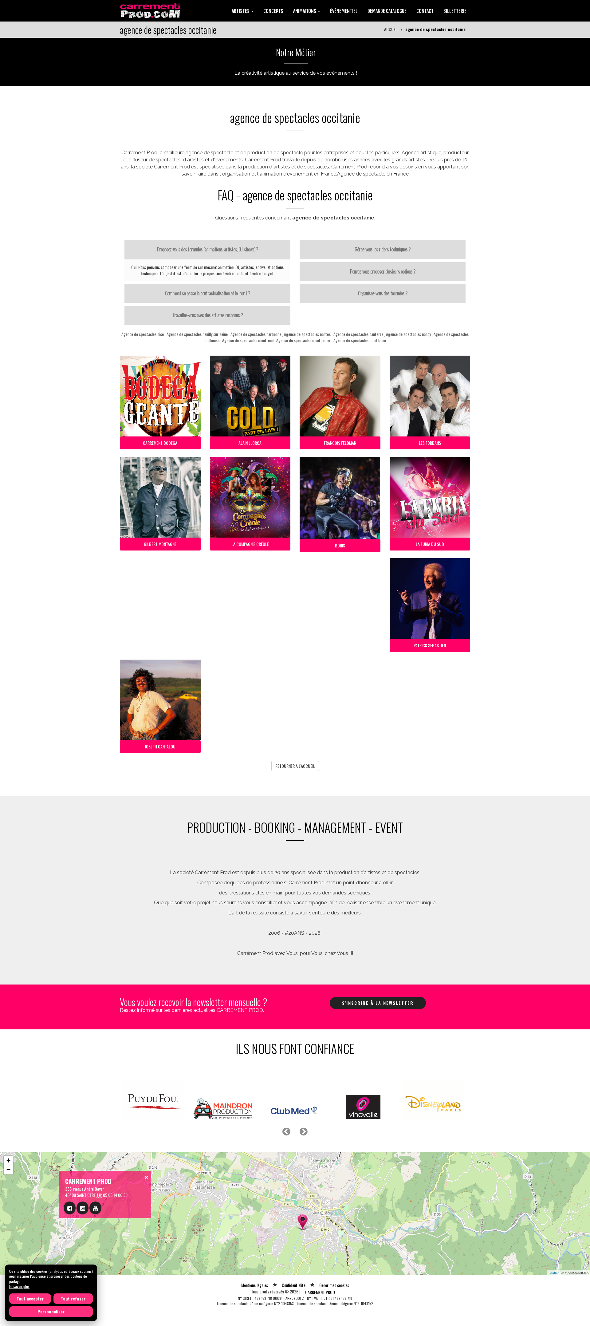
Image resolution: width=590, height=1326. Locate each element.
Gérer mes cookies (334, 1308)
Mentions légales (254, 1308)
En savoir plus (19, 1286)
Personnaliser (51, 1311)
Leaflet (554, 1295)
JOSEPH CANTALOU (160, 746)
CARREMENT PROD (320, 1315)
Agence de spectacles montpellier (303, 340)
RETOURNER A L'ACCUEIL (295, 766)
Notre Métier (296, 52)
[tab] (207, 249)
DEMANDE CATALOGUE (387, 11)
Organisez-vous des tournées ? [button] (382, 293)
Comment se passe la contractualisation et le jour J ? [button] (207, 293)
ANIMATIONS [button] (305, 11)
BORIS (340, 545)
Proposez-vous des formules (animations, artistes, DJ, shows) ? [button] (207, 249)
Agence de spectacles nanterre (358, 334)
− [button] (8, 1193)
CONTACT (425, 11)
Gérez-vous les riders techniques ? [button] (383, 249)
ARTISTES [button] (241, 11)
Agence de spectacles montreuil (247, 340)
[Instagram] (82, 1231)
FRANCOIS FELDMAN (340, 443)
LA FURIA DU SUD (430, 544)
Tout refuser (73, 1298)
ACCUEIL (391, 29)
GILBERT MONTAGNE (160, 544)
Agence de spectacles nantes (307, 334)
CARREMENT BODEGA (160, 443)
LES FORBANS (430, 443)
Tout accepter (30, 1298)
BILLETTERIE (454, 11)
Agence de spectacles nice (142, 334)
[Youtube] (95, 1231)
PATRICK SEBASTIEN (430, 645)
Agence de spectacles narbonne (255, 334)
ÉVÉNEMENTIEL (344, 11)
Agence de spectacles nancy (408, 334)
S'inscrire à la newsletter (378, 1003)
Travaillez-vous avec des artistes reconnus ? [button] (207, 315)
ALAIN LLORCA (250, 443)
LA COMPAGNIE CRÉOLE (250, 544)
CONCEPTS (273, 11)
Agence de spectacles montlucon (359, 340)
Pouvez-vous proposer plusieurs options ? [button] (382, 271)
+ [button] (8, 1183)
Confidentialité (293, 1308)
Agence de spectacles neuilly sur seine (197, 334)
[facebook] (70, 1231)
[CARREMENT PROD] (151, 10)
